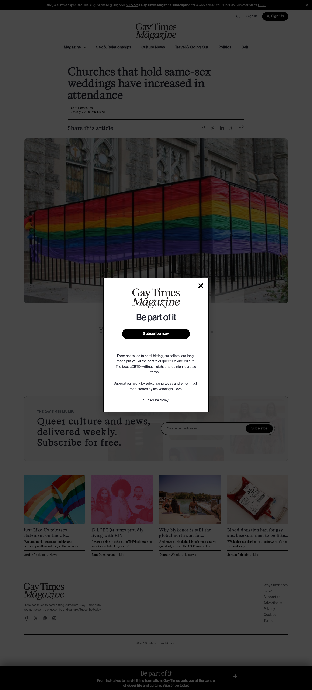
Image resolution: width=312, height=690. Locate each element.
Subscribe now (156, 334)
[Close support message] (201, 285)
